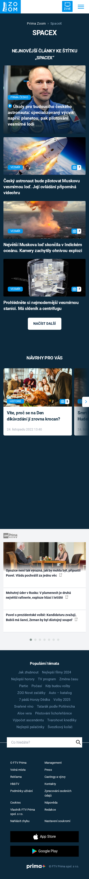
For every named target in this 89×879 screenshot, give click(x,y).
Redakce (50, 809)
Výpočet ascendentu (28, 720)
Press (48, 769)
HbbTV (14, 784)
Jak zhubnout (28, 672)
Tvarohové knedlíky (61, 720)
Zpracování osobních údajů (57, 793)
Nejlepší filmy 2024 (56, 672)
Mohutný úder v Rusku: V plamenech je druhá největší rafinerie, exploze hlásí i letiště (38, 595)
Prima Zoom (36, 23)
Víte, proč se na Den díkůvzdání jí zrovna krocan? (33, 415)
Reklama (16, 776)
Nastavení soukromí (57, 821)
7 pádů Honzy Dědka (34, 700)
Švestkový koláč (60, 727)
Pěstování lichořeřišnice (53, 713)
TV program (47, 679)
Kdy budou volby (57, 686)
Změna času (68, 679)
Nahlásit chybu (19, 821)
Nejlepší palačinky (30, 727)
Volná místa (18, 769)
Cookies (15, 802)
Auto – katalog (60, 693)
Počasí (36, 686)
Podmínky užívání (21, 791)
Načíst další (44, 324)
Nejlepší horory (22, 679)
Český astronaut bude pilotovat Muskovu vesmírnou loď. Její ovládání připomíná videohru (41, 186)
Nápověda (51, 802)
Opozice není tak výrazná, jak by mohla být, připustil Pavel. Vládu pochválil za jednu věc (43, 573)
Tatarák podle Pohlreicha (56, 706)
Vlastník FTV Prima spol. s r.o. (22, 812)
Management (53, 762)
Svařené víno (24, 706)
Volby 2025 (61, 700)
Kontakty (50, 784)
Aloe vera (24, 713)
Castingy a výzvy (54, 776)
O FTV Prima (18, 762)
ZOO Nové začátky (31, 693)
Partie (23, 686)
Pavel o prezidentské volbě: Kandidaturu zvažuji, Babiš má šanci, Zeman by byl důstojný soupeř (41, 617)
